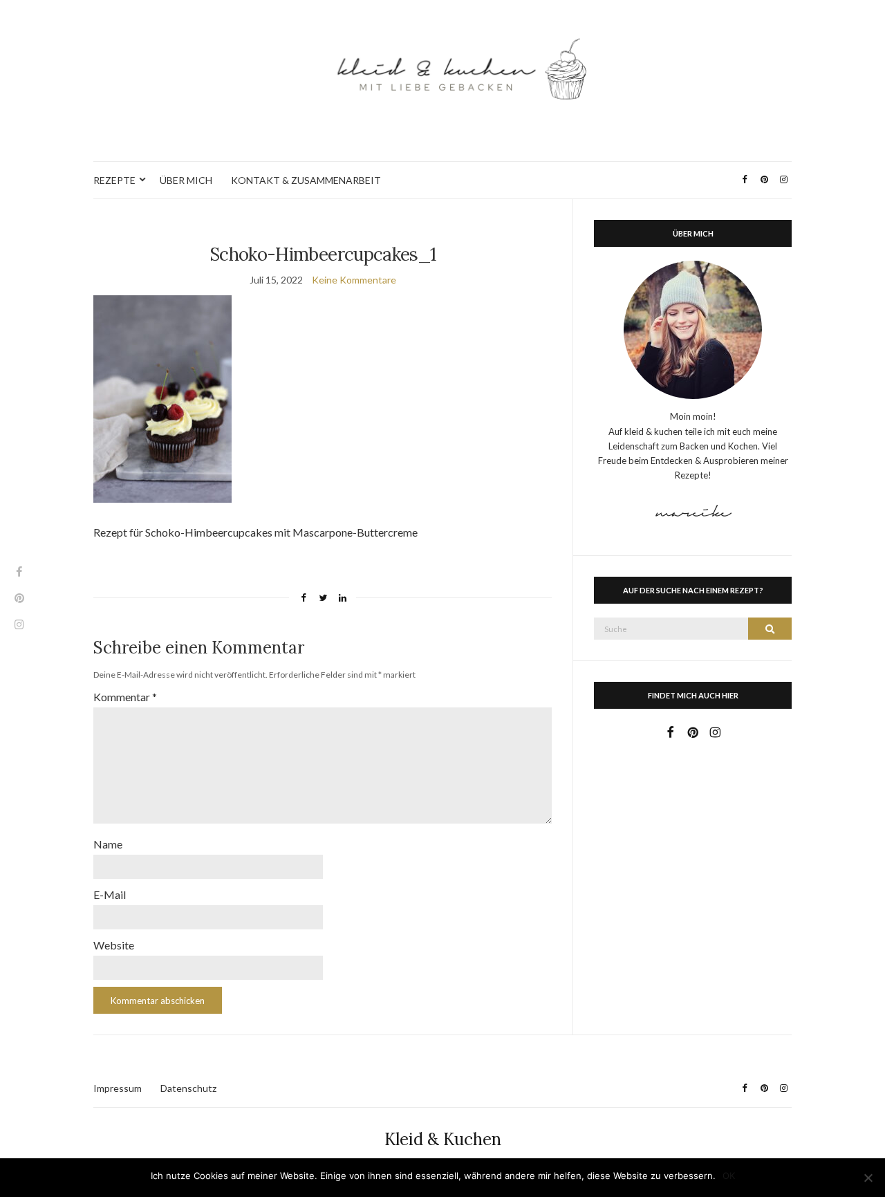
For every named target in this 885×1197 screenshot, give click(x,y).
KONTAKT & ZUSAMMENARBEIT (306, 180)
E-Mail (109, 894)
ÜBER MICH (186, 180)
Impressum (117, 1088)
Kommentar (125, 696)
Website (113, 945)
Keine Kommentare (354, 280)
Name (107, 844)
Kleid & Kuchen (442, 1139)
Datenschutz (188, 1088)
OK (729, 1175)
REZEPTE (114, 180)
